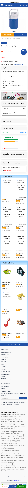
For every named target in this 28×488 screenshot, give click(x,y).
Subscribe (23, 398)
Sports (2, 470)
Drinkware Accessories (6, 435)
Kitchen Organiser (11, 421)
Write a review (23, 132)
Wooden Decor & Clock (20, 469)
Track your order (4, 385)
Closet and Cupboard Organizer (7, 448)
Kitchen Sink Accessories (20, 430)
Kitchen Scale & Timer (5, 433)
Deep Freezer (4, 418)
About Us (3, 376)
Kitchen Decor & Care (18, 431)
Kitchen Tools (4, 421)
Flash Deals (4, 43)
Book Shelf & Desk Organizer (7, 460)
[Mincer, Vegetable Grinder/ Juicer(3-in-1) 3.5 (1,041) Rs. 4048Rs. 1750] (7, 305)
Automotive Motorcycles (6, 352)
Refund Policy (4, 366)
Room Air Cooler (4, 419)
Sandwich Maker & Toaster (6, 436)
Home (2, 38)
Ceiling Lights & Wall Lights (19, 445)
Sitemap (3, 388)
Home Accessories (5, 441)
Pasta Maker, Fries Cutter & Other (8, 438)
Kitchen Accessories (16, 38)
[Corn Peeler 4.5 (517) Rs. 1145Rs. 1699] (21, 305)
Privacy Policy (4, 368)
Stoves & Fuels (19, 421)
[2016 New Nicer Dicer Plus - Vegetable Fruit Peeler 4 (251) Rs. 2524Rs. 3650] (7, 280)
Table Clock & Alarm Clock (6, 467)
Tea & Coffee (22, 424)
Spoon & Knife (11, 428)
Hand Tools (7, 470)
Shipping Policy (4, 369)
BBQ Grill (20, 419)
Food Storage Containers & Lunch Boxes (9, 423)
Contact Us (3, 378)
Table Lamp (22, 441)
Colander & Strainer (15, 433)
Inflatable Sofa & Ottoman (6, 464)
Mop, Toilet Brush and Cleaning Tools (9, 452)
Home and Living (19, 438)
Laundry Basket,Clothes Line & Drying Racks (10, 450)
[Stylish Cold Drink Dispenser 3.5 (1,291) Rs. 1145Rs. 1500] (7, 331)
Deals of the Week (5, 386)
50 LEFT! (24, 52)
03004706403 (16, 2)
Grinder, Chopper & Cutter (11, 426)
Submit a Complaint (5, 371)
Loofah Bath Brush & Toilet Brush (8, 469)
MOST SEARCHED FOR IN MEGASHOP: (9, 412)
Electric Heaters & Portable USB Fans (9, 443)
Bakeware (3, 426)
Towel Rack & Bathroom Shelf (19, 464)
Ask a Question (7, 170)
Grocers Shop (4, 359)
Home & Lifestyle (4, 357)
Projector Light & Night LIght (19, 467)
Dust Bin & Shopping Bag (19, 460)
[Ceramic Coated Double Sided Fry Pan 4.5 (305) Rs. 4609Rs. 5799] (21, 331)
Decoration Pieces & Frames (7, 457)
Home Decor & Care (5, 440)
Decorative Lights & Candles (7, 445)
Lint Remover (15, 458)
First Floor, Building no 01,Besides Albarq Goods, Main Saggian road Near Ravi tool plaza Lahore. (13, 403)
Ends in (9, 43)
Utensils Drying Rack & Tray (17, 435)
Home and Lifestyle (8, 38)
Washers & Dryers (12, 416)
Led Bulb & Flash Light (18, 457)
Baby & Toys (3, 361)
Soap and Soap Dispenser (19, 455)
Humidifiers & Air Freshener (7, 455)
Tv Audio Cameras (5, 354)
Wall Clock (16, 441)
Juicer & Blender (21, 426)
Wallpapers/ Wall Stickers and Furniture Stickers (11, 453)
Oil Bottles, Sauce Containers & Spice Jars (10, 424)
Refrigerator (22, 414)
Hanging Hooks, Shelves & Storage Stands (10, 447)
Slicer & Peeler (4, 428)
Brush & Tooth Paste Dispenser (7, 465)
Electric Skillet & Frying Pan (19, 436)
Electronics (3, 350)
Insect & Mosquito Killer (6, 458)
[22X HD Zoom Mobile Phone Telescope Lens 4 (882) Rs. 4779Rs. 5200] (7, 193)
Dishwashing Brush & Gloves (7, 431)
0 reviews (12, 47)
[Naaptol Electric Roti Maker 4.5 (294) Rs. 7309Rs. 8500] (21, 280)
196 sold (17, 43)
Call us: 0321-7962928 (6, 379)
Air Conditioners (4, 416)
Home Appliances (15, 414)
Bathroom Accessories (15, 440)
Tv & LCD (19, 416)
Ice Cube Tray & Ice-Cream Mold (7, 430)
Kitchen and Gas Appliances (13, 418)
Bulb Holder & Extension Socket (7, 462)
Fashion (3, 356)
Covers (11, 441)
